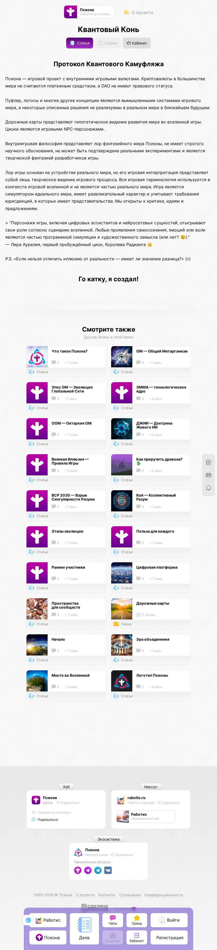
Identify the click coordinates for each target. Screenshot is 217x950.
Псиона (50, 797)
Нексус (150, 786)
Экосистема (109, 839)
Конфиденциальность (163, 895)
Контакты (106, 895)
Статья (82, 43)
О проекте (141, 12)
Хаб (66, 786)
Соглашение (130, 895)
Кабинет (139, 43)
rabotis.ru (137, 797)
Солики (110, 43)
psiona (48, 803)
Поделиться (69, 803)
